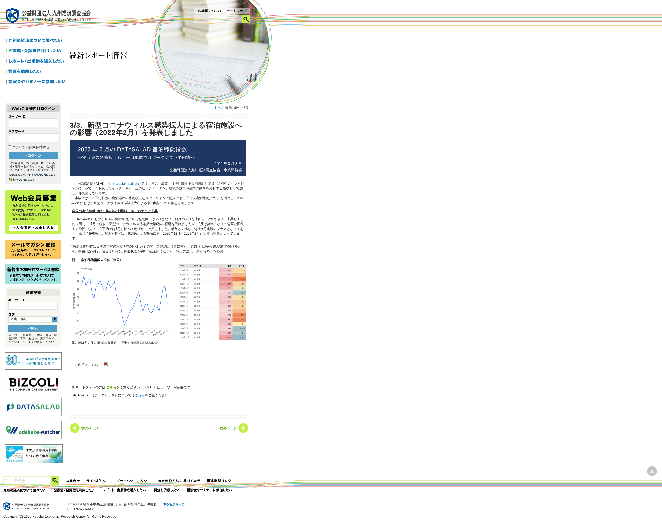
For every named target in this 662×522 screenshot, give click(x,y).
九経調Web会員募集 (33, 212)
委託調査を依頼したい (167, 490)
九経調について (209, 11)
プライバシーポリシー (134, 481)
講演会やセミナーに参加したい (36, 82)
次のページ (228, 428)
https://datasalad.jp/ (123, 184)
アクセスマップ (174, 505)
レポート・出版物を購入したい (125, 490)
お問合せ (73, 481)
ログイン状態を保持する (30, 147)
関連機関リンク (219, 481)
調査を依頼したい (36, 71)
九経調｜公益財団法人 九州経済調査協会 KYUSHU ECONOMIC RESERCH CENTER (49, 16)
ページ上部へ (652, 471)
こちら (111, 387)
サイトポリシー (98, 481)
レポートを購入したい (36, 61)
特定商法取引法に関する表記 (179, 481)
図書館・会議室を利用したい (36, 51)
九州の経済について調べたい (36, 40)
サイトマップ (237, 11)
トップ (218, 107)
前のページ (89, 428)
